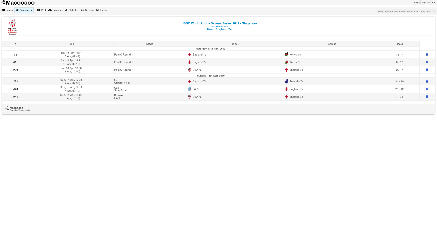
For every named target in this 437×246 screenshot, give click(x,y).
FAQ (434, 2)
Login (417, 2)
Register (425, 2)
